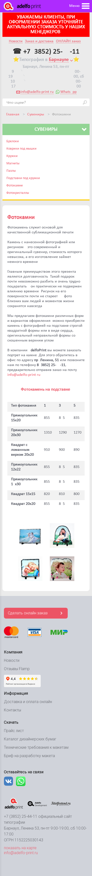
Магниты (12, 163)
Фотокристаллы (17, 193)
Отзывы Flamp (17, 668)
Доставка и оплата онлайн (28, 701)
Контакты (12, 710)
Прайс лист (14, 730)
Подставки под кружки (23, 178)
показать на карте (20, 848)
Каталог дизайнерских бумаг (30, 739)
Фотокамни (14, 185)
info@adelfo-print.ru (37, 92)
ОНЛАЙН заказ (68, 41)
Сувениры (35, 114)
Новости (16, 41)
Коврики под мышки (21, 149)
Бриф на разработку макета (29, 755)
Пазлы (11, 171)
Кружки (12, 156)
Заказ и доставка (39, 41)
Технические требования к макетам (36, 747)
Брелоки (12, 141)
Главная (12, 114)
